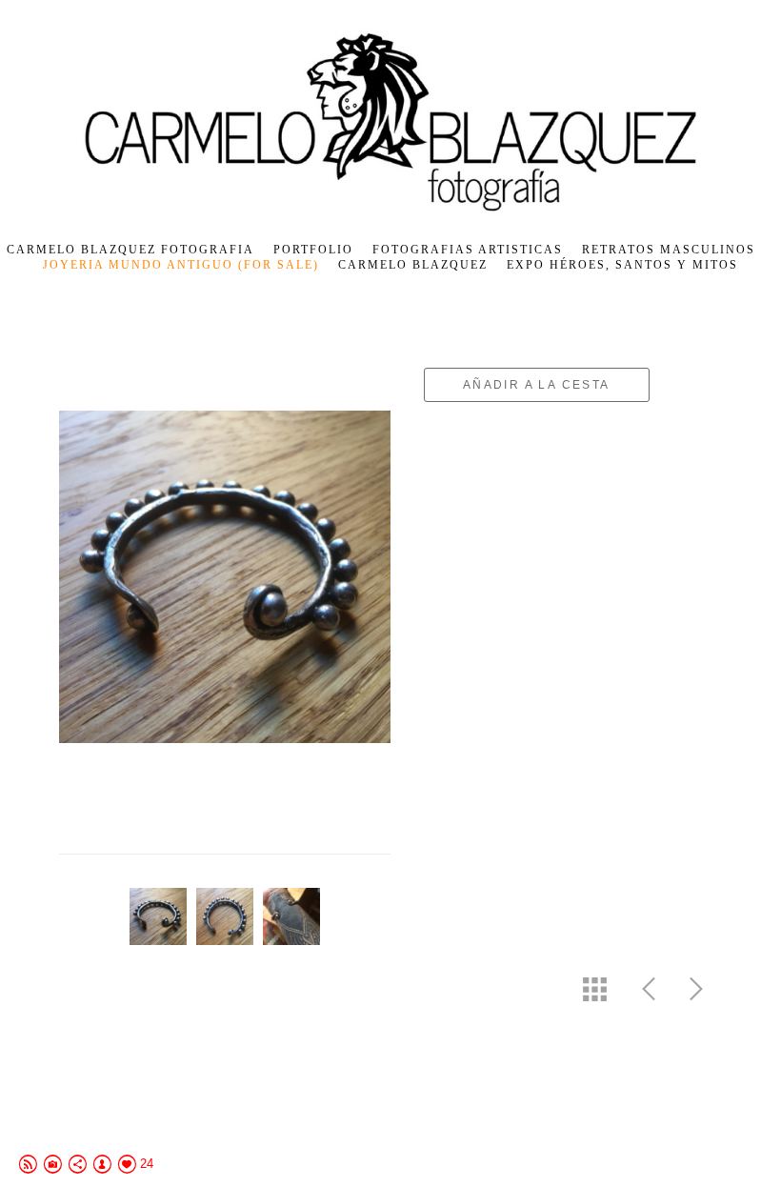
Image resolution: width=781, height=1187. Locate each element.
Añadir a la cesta (537, 385)
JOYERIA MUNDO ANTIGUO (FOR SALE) (181, 265)
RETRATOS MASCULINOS (668, 249)
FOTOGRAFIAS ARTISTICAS (467, 249)
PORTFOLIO (313, 249)
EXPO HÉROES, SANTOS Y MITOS (622, 265)
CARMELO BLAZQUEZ (413, 265)
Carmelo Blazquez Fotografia (130, 249)
